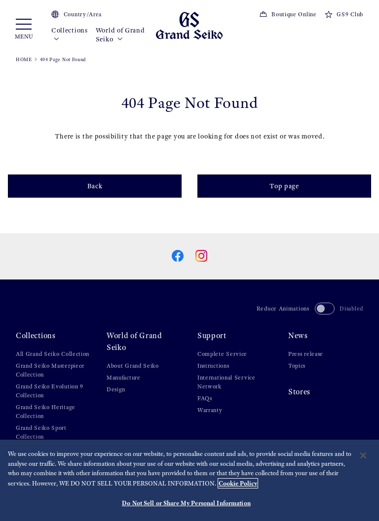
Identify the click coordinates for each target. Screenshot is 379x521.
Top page (284, 186)
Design (116, 389)
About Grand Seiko (133, 365)
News (298, 335)
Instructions (213, 365)
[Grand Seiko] (189, 25)
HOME (24, 59)
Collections (69, 30)
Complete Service (222, 353)
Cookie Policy (238, 483)
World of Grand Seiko (120, 34)
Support (212, 335)
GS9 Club (350, 14)
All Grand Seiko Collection (52, 353)
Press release (305, 353)
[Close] (363, 455)
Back (95, 186)
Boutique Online (293, 14)
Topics (296, 365)
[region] (189, 480)
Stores (299, 391)
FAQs (204, 398)
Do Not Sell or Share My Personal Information (186, 503)
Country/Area (83, 14)
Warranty (210, 410)
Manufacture (124, 377)
